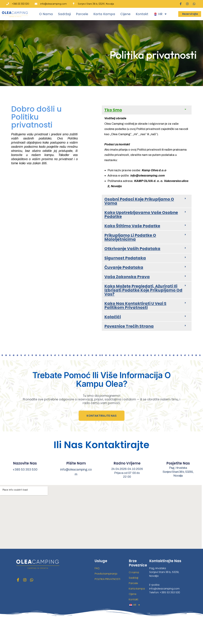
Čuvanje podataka (123, 267)
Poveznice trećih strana (129, 326)
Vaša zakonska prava (127, 277)
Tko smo (113, 110)
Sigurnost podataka (125, 258)
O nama (46, 14)
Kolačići (112, 317)
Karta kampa (104, 14)
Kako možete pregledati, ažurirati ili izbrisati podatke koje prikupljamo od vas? (143, 290)
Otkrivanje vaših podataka (132, 248)
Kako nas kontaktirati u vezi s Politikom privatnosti (135, 305)
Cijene (125, 14)
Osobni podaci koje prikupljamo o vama (139, 201)
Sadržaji (64, 14)
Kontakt (142, 14)
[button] (147, 109)
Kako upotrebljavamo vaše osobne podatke (141, 214)
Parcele (82, 14)
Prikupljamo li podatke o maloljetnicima (130, 237)
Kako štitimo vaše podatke (132, 226)
